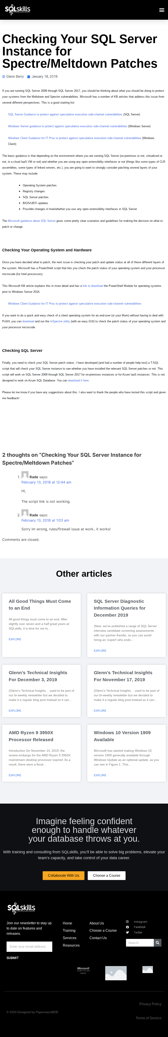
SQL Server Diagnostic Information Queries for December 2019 (119, 608)
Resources (71, 945)
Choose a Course (103, 930)
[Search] (157, 943)
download (28, 321)
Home (67, 923)
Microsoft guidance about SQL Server (32, 220)
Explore (15, 639)
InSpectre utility (60, 321)
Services (69, 938)
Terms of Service (148, 1018)
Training (69, 930)
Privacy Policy (150, 1004)
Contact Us (98, 938)
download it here (78, 380)
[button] (162, 10)
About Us (96, 923)
